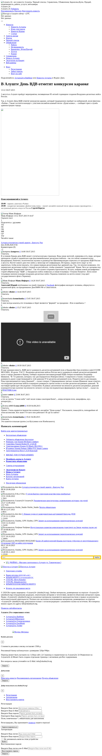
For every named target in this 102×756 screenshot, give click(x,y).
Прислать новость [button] (8, 678)
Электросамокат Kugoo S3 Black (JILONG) (24, 446)
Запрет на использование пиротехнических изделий (60, 521)
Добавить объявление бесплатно (20, 439)
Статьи (14, 34)
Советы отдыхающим (15, 465)
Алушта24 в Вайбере (15, 617)
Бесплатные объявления (16, 435)
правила (31, 723)
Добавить (15, 9)
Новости (9, 25)
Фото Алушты (12, 474)
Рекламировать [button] (7, 11)
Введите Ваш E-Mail (9, 711)
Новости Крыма (18, 31)
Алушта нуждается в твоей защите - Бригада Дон (22, 243)
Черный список (12, 40)
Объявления (11, 43)
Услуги (14, 51)
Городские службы (14, 571)
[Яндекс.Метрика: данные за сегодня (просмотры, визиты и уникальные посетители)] (20, 632)
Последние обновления (16, 483)
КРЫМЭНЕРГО (19, 577)
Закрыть (5, 666)
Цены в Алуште (13, 58)
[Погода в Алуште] (9, 567)
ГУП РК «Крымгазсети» (16, 582)
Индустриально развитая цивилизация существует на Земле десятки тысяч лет (63, 527)
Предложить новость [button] (31, 11)
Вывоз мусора (18, 575)
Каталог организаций (15, 476)
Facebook (50, 285)
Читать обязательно (47, 507)
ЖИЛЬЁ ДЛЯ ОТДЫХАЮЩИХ (20, 455)
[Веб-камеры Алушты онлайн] (26, 567)
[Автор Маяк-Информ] (11, 213)
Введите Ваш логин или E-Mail (14, 748)
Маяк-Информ (7, 216)
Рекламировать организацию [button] (29, 678)
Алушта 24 (5, 9)
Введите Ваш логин (9, 708)
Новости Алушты (18, 27)
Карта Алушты (12, 479)
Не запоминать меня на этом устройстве (20, 739)
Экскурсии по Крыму (15, 60)
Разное (14, 54)
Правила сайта (7, 608)
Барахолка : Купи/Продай (21, 49)
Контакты (17, 608)
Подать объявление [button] (50, 678)
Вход (8, 67)
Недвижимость (17, 47)
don (2, 245)
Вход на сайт (16, 74)
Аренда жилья (12, 36)
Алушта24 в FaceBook (15, 623)
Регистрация (16, 69)
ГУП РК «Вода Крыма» (16, 580)
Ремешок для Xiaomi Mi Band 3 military (22, 442)
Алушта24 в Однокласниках (18, 621)
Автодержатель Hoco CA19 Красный (21, 451)
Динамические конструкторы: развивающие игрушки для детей (60, 501)
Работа (14, 45)
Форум (9, 38)
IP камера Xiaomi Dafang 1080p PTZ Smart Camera (27, 448)
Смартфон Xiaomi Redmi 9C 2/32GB (21, 444)
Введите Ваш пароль (10, 713)
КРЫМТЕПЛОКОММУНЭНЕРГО (21, 584)
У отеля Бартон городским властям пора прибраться (48, 494)
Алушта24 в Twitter (14, 626)
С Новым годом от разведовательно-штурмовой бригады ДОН (48, 514)
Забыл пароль (17, 71)
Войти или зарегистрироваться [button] (14, 431)
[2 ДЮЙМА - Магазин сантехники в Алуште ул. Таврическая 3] (33, 562)
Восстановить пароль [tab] (15, 699)
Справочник (11, 56)
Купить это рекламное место (18, 588)
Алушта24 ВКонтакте (15, 619)
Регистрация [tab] (11, 695)
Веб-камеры (11, 63)
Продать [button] (17, 11)
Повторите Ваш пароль (11, 716)
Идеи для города (18, 29)
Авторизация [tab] (11, 697)
